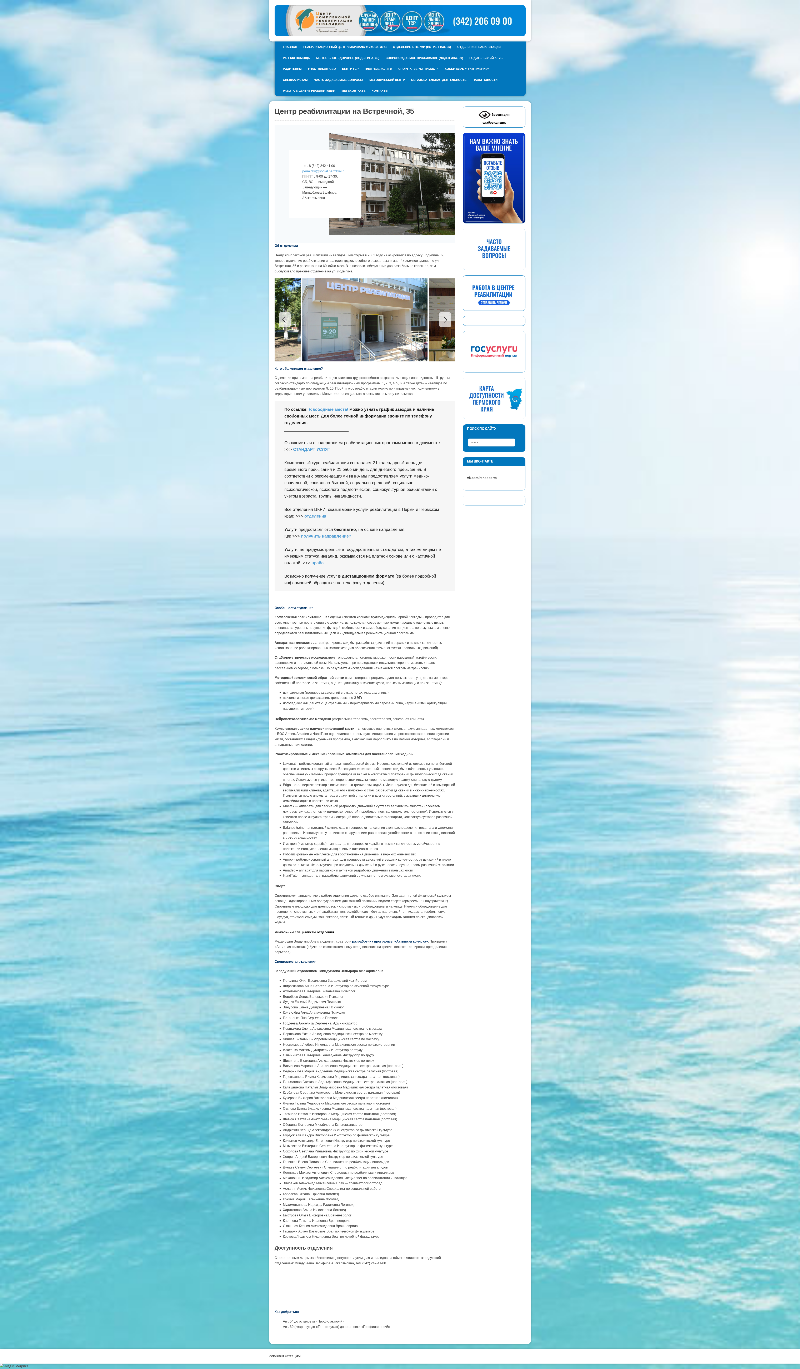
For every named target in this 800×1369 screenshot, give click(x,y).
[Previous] (285, 319)
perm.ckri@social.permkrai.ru (323, 171)
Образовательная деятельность (438, 79)
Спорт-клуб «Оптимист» (418, 68)
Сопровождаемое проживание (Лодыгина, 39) (424, 58)
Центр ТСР (350, 68)
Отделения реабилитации (479, 47)
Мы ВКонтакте (353, 90)
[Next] (445, 319)
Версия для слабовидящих (496, 118)
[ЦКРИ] (400, 20)
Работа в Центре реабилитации (309, 90)
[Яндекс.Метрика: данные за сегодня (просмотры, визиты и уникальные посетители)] (14, 1366)
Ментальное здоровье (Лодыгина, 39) (347, 58)
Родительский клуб (485, 58)
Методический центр (387, 79)
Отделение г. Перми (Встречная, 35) (422, 47)
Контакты (380, 90)
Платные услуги (378, 68)
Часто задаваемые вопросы (338, 79)
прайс (317, 562)
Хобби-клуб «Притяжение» (467, 68)
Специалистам (295, 79)
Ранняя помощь (296, 58)
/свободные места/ (328, 409)
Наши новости (485, 79)
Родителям (292, 68)
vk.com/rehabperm (480, 478)
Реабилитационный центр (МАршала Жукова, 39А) (345, 47)
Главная (290, 47)
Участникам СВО (322, 68)
